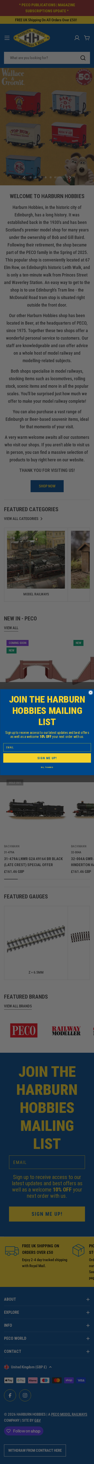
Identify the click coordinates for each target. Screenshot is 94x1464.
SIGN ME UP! (47, 758)
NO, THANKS (47, 767)
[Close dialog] (90, 692)
